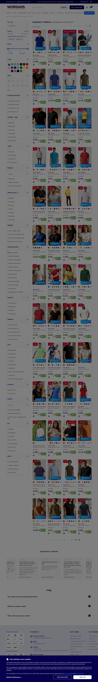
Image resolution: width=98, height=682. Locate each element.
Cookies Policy (68, 673)
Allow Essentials (62, 677)
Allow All (82, 677)
